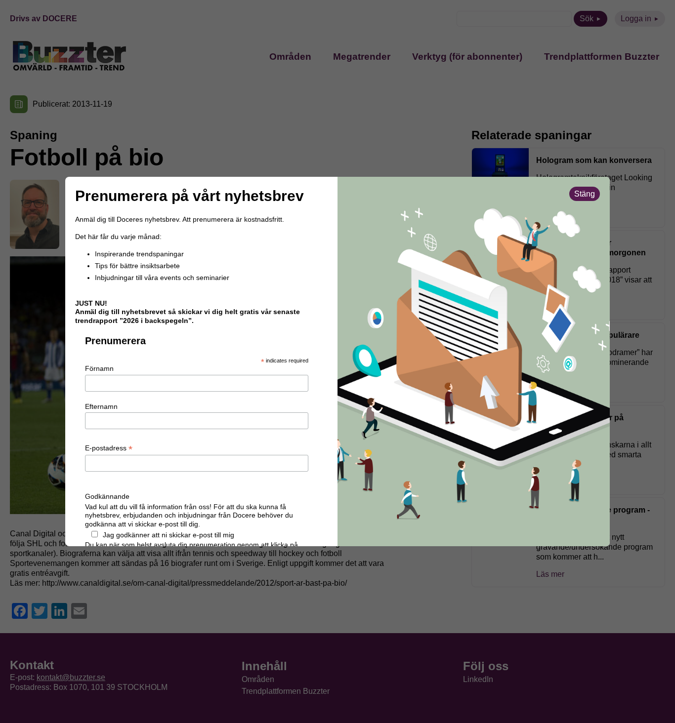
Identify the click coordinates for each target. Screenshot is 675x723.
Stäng (584, 194)
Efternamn (101, 406)
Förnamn (99, 368)
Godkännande (107, 496)
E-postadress (108, 448)
